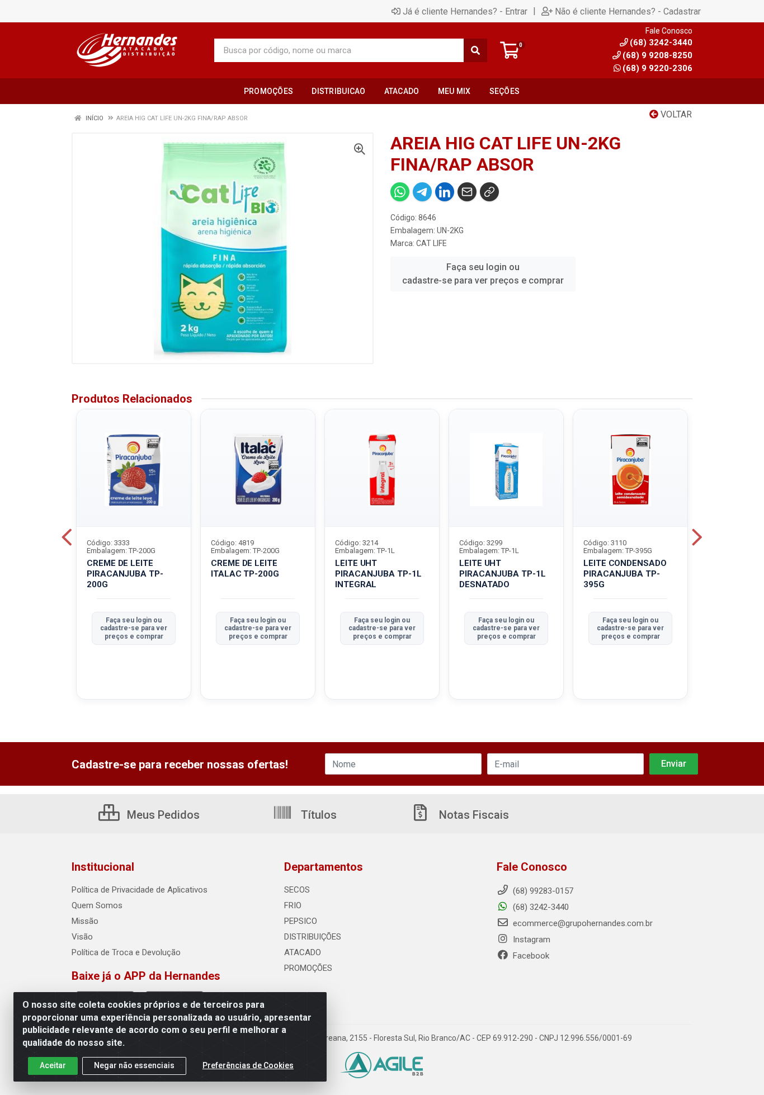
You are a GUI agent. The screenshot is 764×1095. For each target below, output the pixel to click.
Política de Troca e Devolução (126, 952)
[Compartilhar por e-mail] (467, 191)
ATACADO (302, 952)
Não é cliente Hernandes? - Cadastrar (628, 11)
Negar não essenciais (134, 1065)
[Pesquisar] (475, 50)
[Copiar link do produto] (489, 191)
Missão (85, 921)
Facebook (530, 956)
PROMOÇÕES (308, 968)
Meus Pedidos (162, 815)
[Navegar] (66, 537)
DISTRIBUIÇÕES (312, 937)
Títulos (317, 815)
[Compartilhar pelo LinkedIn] (444, 191)
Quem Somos (97, 905)
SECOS (297, 890)
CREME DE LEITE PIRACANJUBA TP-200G (125, 573)
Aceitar (53, 1065)
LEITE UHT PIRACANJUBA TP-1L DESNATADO (502, 573)
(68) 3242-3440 (540, 907)
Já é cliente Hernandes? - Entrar (465, 11)
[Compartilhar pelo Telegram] (422, 191)
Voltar (675, 114)
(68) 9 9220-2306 (657, 68)
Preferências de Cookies (248, 1065)
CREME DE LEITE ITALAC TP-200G (245, 568)
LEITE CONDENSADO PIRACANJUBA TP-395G (625, 573)
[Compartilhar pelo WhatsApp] (399, 191)
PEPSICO (300, 921)
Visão (82, 937)
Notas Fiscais (472, 815)
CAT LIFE (431, 243)
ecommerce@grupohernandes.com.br (582, 923)
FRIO (292, 905)
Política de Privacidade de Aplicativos (139, 890)
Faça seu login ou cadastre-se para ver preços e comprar (483, 274)
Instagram (530, 939)
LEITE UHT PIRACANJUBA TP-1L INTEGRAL (378, 573)
